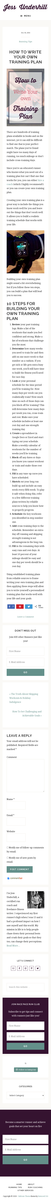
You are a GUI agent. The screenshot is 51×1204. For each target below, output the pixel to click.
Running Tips (25, 41)
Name (11, 799)
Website (11, 831)
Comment (12, 757)
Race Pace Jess (26, 7)
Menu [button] (27, 16)
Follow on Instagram (27, 1070)
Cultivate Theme (24, 1196)
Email (10, 815)
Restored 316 (43, 1196)
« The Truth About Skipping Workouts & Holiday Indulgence (23, 698)
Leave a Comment (25, 617)
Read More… (13, 945)
